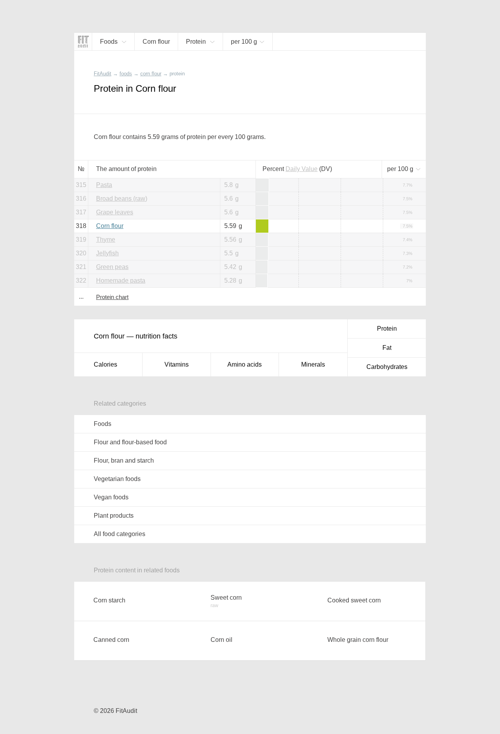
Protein (387, 328)
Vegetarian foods (117, 479)
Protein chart (112, 297)
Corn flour (109, 226)
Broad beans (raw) (121, 198)
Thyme (105, 239)
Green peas (112, 267)
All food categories (119, 534)
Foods (102, 423)
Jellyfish (107, 253)
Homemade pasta (120, 280)
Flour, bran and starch (124, 460)
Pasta (104, 185)
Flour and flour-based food (130, 442)
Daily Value (302, 169)
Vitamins (176, 364)
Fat (386, 347)
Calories (105, 364)
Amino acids (244, 364)
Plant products (114, 515)
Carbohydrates (386, 366)
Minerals (313, 364)
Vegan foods (111, 497)
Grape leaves (114, 212)
